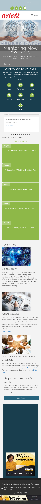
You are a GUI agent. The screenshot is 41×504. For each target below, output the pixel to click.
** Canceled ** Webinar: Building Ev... (20, 171)
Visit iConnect (7, 332)
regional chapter (26, 368)
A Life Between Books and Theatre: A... (20, 151)
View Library (6, 290)
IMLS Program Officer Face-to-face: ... (20, 209)
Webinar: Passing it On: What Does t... (20, 228)
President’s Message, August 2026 (16, 120)
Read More (7, 126)
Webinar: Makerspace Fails (20, 190)
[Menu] (32, 3)
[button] (2, 43)
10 (29, 135)
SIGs (35, 368)
